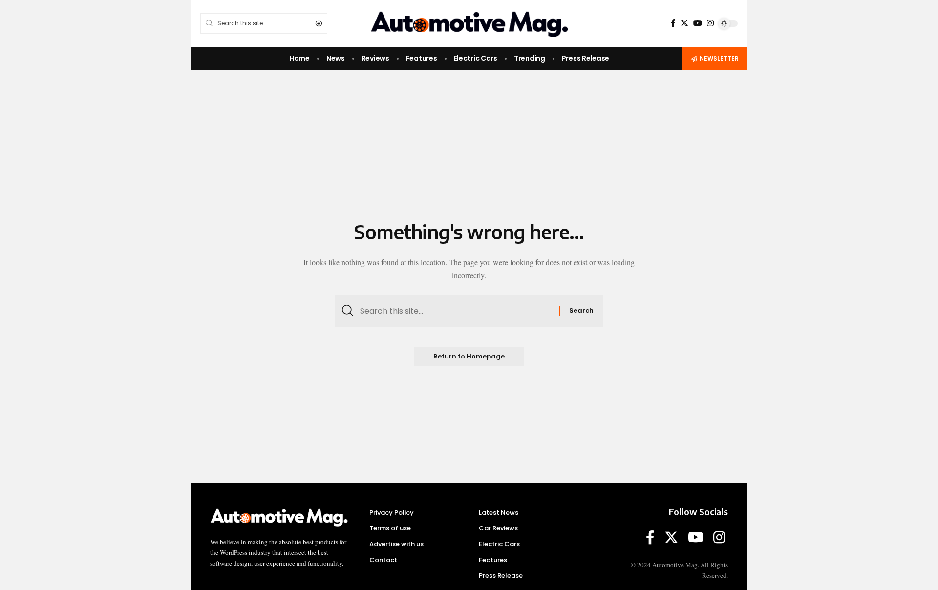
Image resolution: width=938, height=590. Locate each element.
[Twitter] (684, 23)
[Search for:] (456, 311)
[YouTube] (697, 23)
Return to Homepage (469, 356)
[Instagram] (710, 23)
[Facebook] (673, 23)
